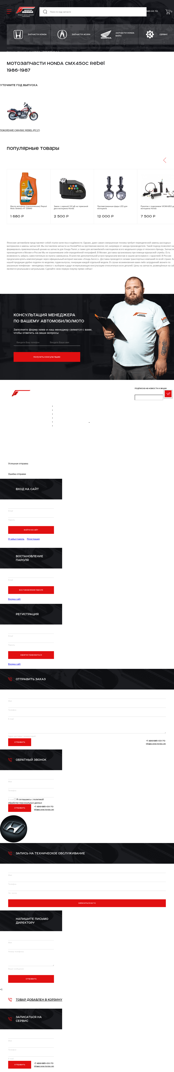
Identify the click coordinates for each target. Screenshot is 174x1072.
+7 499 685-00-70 (95, 417)
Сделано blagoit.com (17, 450)
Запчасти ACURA (21, 408)
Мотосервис (61, 422)
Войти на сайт (31, 530)
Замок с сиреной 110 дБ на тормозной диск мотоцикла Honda (71, 207)
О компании (60, 406)
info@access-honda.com (99, 411)
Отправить (19, 742)
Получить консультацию (46, 357)
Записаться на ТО (87, 903)
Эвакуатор (60, 418)
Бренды (58, 414)
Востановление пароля (31, 590)
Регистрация (33, 539)
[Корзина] (167, 11)
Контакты (17, 419)
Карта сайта (14, 425)
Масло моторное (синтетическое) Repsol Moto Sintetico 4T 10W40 (28, 207)
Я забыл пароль (16, 539)
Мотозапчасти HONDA (23, 412)
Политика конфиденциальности (18, 439)
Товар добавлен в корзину (39, 999)
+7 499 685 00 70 (148, 11)
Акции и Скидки (62, 426)
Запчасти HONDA (21, 404)
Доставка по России (23, 415)
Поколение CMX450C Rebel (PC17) (20, 130)
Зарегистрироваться (31, 655)
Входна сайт (14, 599)
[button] (164, 160)
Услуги (58, 410)
